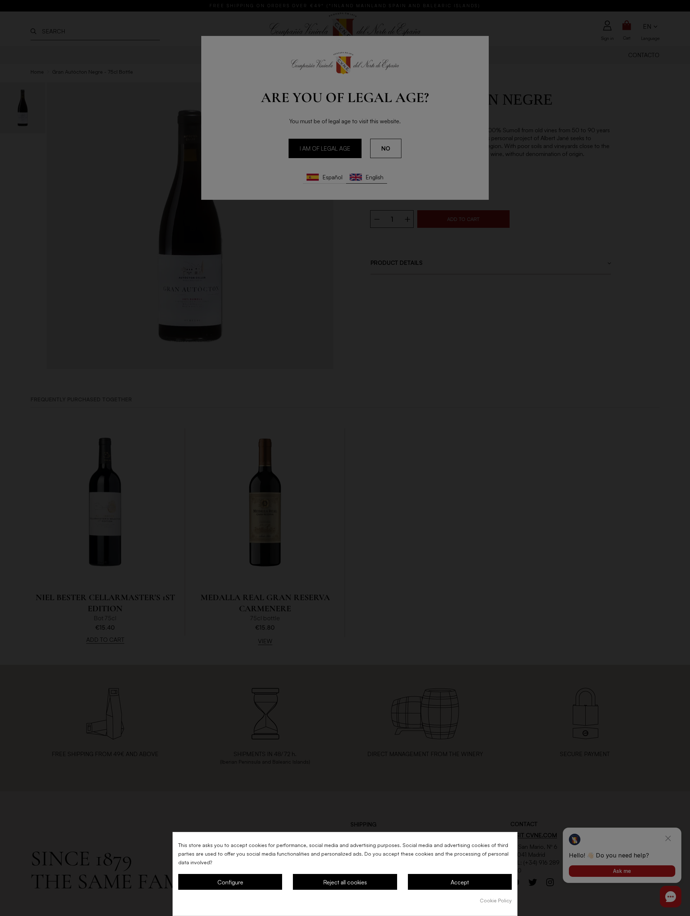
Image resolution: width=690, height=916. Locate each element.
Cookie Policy (496, 900)
